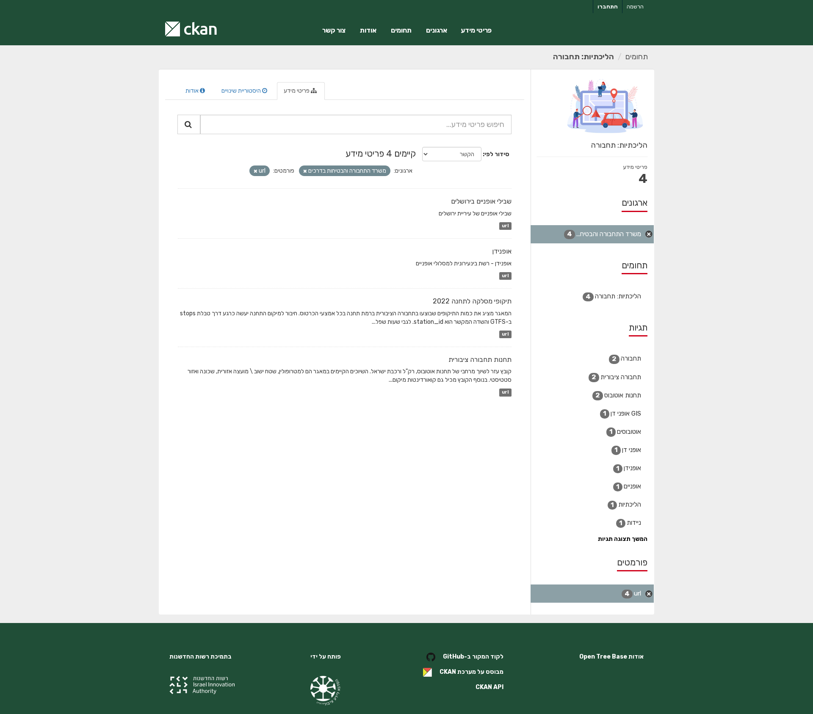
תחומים (401, 30)
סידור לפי (496, 154)
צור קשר (334, 30)
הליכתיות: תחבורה (583, 56)
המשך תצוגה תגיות (622, 539)
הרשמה (635, 6)
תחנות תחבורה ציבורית (480, 360)
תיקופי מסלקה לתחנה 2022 (472, 301)
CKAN (448, 672)
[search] (188, 124)
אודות (368, 30)
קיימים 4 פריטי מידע (381, 153)
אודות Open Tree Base (611, 656)
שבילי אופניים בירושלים (481, 201)
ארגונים (436, 30)
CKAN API (489, 687)
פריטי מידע (476, 30)
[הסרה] (305, 171)
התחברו (607, 6)
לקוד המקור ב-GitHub (473, 657)
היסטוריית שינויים (241, 90)
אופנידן (502, 251)
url (505, 226)
